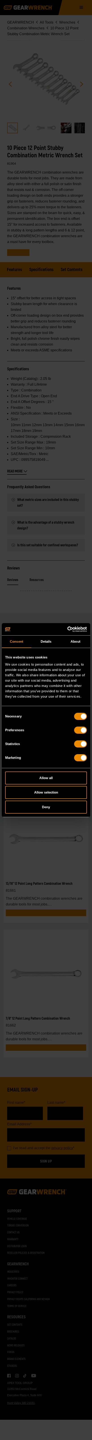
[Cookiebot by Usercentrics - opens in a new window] (67, 629)
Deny (46, 807)
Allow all (46, 778)
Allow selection (46, 792)
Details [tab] (46, 641)
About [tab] (75, 641)
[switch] (80, 730)
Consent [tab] (16, 641)
